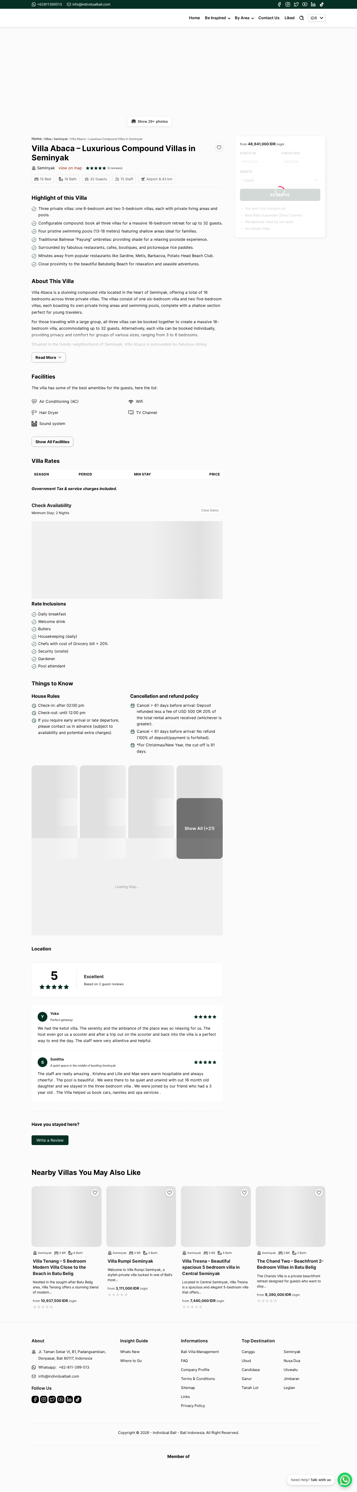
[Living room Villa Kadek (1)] (103, 828)
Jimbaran (291, 1378)
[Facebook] (279, 4)
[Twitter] (296, 4)
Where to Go (131, 1360)
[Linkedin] (313, 4)
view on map (70, 167)
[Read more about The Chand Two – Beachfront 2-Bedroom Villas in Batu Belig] (291, 1216)
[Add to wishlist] (219, 147)
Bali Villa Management (200, 1351)
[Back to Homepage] (49, 18)
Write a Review (50, 1140)
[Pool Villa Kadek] (54, 795)
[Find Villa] (301, 18)
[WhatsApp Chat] (345, 1480)
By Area (242, 17)
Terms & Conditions (198, 1378)
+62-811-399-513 (74, 1367)
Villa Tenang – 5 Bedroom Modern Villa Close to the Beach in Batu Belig (59, 1267)
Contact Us (269, 17)
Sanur (247, 1378)
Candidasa (251, 1369)
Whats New (130, 1351)
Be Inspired (215, 17)
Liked (290, 17)
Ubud (246, 1360)
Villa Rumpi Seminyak (130, 1261)
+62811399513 (49, 4)
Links (185, 1396)
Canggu (248, 1351)
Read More (45, 357)
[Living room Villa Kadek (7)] (151, 828)
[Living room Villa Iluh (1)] (103, 795)
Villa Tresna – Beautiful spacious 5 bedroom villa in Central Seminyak (211, 1267)
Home (194, 17)
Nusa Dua (292, 1360)
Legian (289, 1387)
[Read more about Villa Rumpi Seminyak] (141, 1216)
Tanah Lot (250, 1387)
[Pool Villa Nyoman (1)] (151, 795)
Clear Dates (210, 510)
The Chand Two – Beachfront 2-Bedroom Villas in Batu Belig (290, 1264)
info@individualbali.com (91, 4)
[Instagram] (287, 4)
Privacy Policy (193, 1405)
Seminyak (46, 167)
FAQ (184, 1360)
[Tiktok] (321, 4)
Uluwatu (291, 1369)
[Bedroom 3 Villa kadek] (199, 795)
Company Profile (195, 1369)
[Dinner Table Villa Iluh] (54, 828)
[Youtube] (304, 4)
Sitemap (188, 1387)
